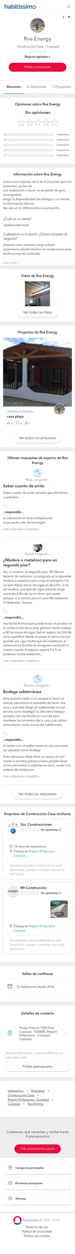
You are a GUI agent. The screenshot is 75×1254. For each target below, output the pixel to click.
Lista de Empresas (17, 1208)
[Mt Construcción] (13, 891)
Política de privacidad (37, 1231)
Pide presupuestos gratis (37, 1148)
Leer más (9, 262)
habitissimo (16, 1091)
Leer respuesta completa (20, 529)
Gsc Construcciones (36, 824)
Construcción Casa (30, 46)
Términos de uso (36, 1227)
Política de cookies (37, 1236)
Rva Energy (35, 1104)
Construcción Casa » (20, 412)
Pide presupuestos (37, 1247)
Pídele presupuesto (37, 67)
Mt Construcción (33, 888)
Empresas (38, 1091)
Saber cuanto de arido (23, 486)
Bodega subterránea (22, 692)
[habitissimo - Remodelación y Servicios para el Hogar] (19, 6)
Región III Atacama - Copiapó (28, 1099)
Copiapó (14, 1104)
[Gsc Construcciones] (13, 828)
